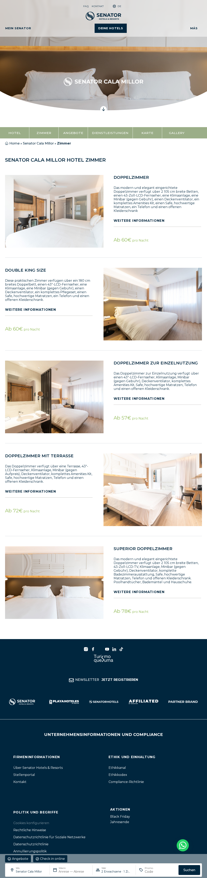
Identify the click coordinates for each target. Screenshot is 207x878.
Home (14, 143)
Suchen (189, 870)
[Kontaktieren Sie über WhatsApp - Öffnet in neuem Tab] (183, 845)
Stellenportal (24, 775)
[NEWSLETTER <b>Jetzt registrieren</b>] (71, 680)
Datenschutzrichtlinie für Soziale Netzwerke (49, 837)
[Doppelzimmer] (54, 211)
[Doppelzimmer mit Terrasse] (153, 489)
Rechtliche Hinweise (29, 830)
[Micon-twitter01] (100, 649)
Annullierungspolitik (30, 851)
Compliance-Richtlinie (126, 782)
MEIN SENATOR (18, 28)
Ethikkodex (118, 775)
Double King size (25, 270)
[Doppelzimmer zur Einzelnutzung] (54, 397)
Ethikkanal (117, 768)
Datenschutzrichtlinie (31, 844)
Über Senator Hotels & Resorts (38, 768)
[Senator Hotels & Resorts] (86, 649)
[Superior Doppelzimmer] (54, 582)
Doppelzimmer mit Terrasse (39, 455)
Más (194, 28)
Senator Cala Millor (38, 143)
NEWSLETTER (106, 680)
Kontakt (98, 6)
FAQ (86, 6)
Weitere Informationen (139, 221)
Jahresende (119, 822)
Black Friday (120, 816)
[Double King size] (153, 304)
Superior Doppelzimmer (143, 548)
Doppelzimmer (131, 177)
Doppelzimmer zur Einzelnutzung (156, 363)
